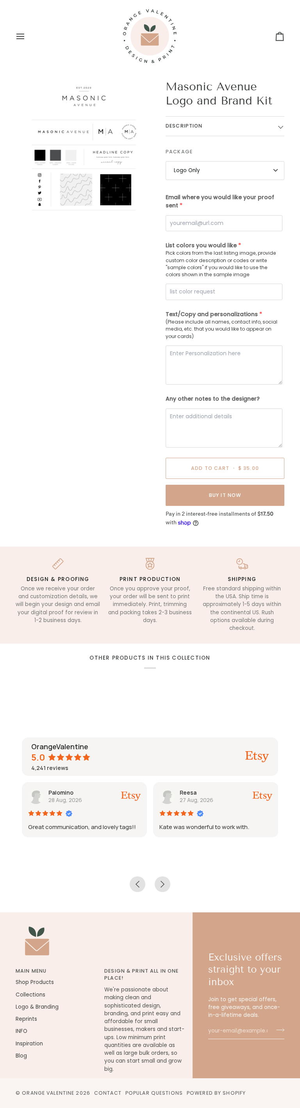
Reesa (188, 792)
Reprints (26, 1019)
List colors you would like (201, 245)
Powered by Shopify (216, 1093)
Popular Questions (154, 1093)
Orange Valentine (48, 1093)
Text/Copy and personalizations (212, 314)
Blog (21, 1055)
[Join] (277, 1030)
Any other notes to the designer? (213, 399)
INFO (21, 1031)
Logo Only (187, 170)
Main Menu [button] (31, 971)
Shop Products (35, 982)
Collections (30, 994)
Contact (107, 1093)
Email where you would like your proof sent (220, 201)
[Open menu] (27, 36)
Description (184, 125)
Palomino (60, 792)
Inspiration (29, 1043)
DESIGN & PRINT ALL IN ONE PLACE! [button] (141, 975)
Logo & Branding (37, 1007)
